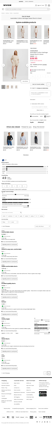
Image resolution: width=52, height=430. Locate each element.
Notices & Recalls (18, 401)
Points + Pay (4, 387)
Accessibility (17, 404)
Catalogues (4, 398)
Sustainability (30, 394)
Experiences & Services (19, 392)
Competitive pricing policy (18, 408)
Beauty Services (17, 394)
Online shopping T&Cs (31, 408)
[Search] (48, 9)
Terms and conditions (43, 408)
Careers (28, 387)
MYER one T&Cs (10, 411)
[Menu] (3, 9)
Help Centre (17, 383)
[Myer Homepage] (7, 6)
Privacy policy (33, 411)
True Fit (3, 396)
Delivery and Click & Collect (6, 390)
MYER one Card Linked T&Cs (22, 411)
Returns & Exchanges (6, 393)
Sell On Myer (29, 399)
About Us (29, 390)
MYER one (29, 383)
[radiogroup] (40, 78)
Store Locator (17, 390)
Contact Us (16, 387)
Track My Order (5, 383)
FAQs (15, 385)
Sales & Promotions (18, 399)
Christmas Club (30, 397)
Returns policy (7, 408)
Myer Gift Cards (30, 385)
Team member (41, 411)
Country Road (34, 50)
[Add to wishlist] (48, 84)
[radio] (32, 76)
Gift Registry (17, 397)
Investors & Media (31, 392)
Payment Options (6, 385)
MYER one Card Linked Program (7, 401)
